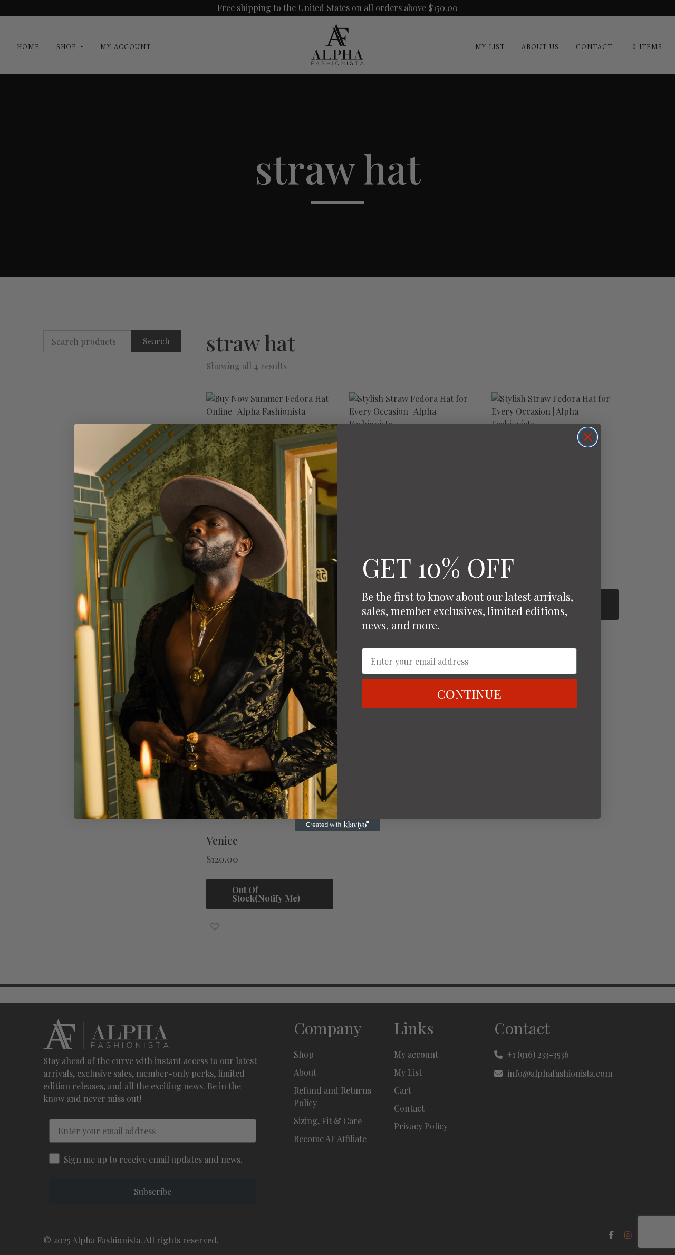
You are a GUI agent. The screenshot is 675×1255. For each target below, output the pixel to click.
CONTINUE (469, 693)
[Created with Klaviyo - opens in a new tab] (337, 825)
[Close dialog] (587, 437)
